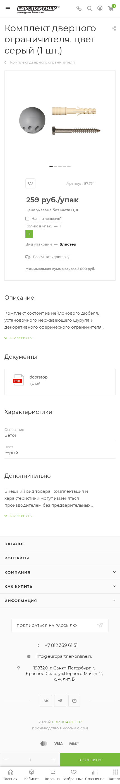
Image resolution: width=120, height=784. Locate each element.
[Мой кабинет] (99, 8)
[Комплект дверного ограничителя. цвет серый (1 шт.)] (60, 120)
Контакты (16, 558)
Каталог (14, 544)
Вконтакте (46, 701)
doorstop (38, 377)
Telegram (60, 701)
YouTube (74, 701)
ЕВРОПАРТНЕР (66, 722)
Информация (20, 600)
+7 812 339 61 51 (61, 645)
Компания (17, 572)
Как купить (18, 586)
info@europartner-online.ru (64, 656)
